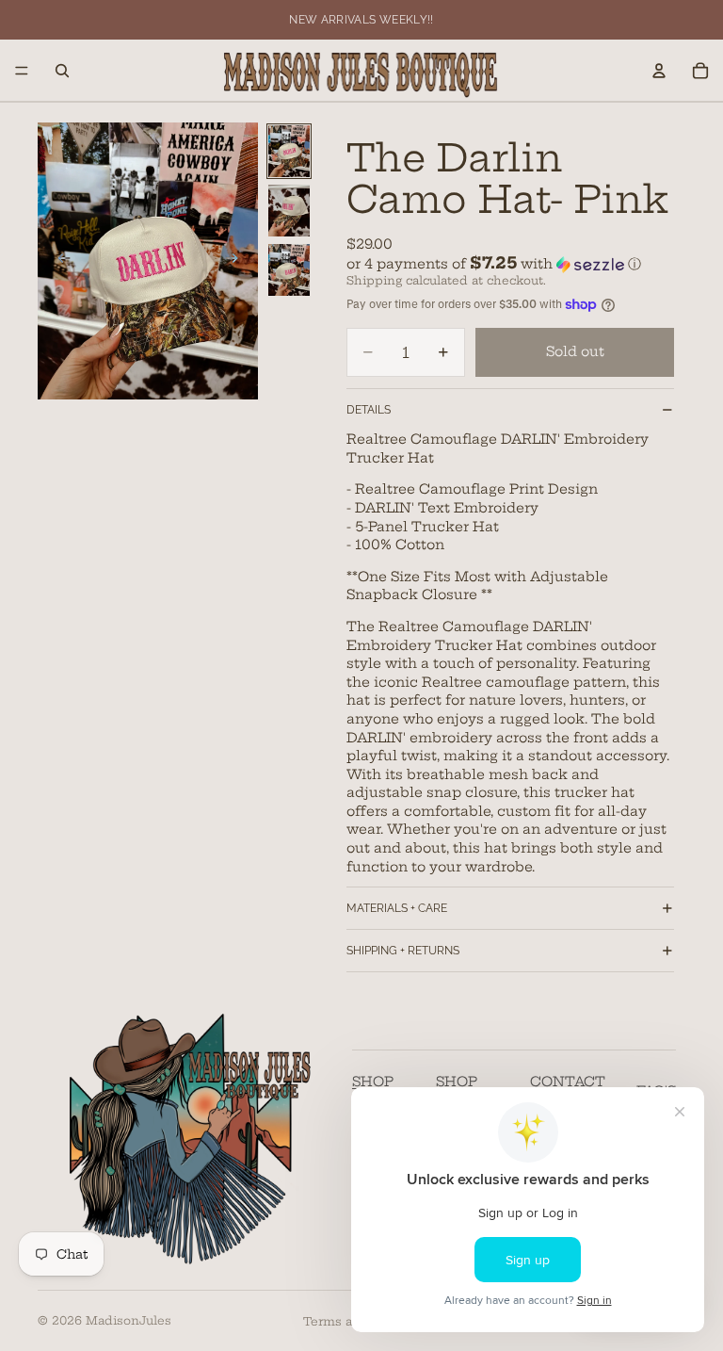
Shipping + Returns (402, 950)
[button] (510, 263)
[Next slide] (237, 261)
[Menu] (21, 70)
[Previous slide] (58, 261)
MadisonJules (128, 1320)
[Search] (62, 70)
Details (368, 409)
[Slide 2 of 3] (289, 210)
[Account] (659, 70)
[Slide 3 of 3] (289, 270)
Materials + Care (396, 908)
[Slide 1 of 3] (289, 151)
